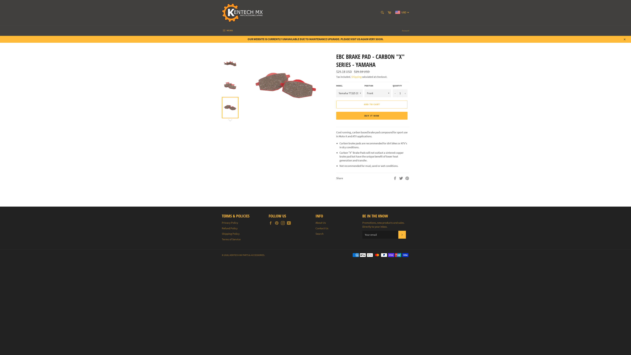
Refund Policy (230, 228)
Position (368, 85)
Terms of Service (231, 239)
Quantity (397, 85)
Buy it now (371, 115)
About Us (321, 223)
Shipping (356, 76)
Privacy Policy (230, 223)
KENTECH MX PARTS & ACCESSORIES (247, 255)
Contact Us (322, 228)
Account (405, 30)
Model (339, 85)
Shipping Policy (231, 234)
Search (320, 234)
